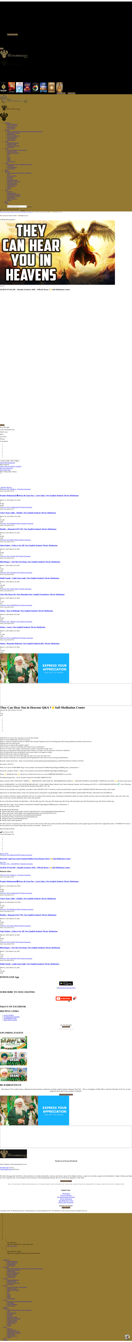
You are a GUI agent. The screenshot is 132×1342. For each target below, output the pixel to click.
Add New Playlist (6, 487)
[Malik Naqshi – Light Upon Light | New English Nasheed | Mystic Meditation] (16, 572)
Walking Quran (11, 134)
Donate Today (61, 93)
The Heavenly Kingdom (13, 133)
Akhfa (8, 160)
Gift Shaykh (71, 93)
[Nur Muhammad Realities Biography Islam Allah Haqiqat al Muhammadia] (66, 63)
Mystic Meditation (66, 1199)
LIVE (1, 48)
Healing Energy (11, 127)
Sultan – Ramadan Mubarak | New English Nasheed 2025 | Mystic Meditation (29, 643)
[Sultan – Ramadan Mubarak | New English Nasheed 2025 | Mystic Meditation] (16, 638)
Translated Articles (12, 184)
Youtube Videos (6, 212)
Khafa (8, 158)
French (9, 188)
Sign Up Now (66, 1027)
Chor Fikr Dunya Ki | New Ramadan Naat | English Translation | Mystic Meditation (32, 594)
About (6, 190)
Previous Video (4, 853)
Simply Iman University (10, 1020)
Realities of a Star (12, 151)
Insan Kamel (10, 147)
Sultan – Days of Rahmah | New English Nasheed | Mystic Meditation (26, 611)
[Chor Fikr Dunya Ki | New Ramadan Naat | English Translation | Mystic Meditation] (16, 589)
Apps (8, 174)
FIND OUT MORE (66, 1181)
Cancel (2, 425)
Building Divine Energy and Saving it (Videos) (21, 212)
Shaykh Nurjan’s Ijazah (13, 194)
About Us (9, 191)
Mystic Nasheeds (11, 175)
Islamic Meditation (12, 124)
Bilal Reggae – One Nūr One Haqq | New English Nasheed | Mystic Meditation (30, 562)
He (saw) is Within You (13, 135)
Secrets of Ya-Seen (12, 137)
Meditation (8, 123)
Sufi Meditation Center (10, 1018)
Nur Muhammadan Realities (12, 1017)
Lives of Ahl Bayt (9, 1015)
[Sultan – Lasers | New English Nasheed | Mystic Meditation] (16, 621)
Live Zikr (9, 178)
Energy (7, 148)
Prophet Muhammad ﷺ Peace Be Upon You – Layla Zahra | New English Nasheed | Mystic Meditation (39, 495)
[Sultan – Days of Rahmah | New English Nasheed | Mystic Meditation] (16, 605)
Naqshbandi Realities (13, 143)
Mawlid (9, 200)
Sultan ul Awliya (11, 193)
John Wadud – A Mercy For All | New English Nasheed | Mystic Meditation (28, 545)
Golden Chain (11, 197)
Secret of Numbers (12, 167)
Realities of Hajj (11, 144)
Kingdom (7, 130)
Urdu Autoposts (11, 186)
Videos (6, 170)
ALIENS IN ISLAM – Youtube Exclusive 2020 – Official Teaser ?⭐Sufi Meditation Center (35, 868)
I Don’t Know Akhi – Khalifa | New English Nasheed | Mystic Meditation (28, 513)
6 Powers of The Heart (13, 153)
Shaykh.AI (10, 177)
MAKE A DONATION (66, 1095)
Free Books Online (12, 180)
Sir (8, 155)
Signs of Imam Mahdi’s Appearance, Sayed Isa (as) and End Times (24, 131)
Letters (6, 163)
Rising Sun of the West (13, 145)
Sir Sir (9, 157)
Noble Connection (12, 125)
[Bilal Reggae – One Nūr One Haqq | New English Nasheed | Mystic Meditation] (15, 556)
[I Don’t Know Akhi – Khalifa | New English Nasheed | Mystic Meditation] (16, 507)
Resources (7, 171)
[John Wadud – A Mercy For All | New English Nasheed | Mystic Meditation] (15, 540)
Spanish (9, 187)
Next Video (3, 862)
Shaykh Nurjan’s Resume (14, 196)
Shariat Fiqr (66, 1193)
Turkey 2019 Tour (12, 198)
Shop (6, 201)
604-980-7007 (4, 1167)
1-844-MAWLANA (6, 1169)
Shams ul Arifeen (11, 138)
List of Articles (11, 128)
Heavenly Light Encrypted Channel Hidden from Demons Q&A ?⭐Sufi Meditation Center (35, 859)
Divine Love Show (12, 183)
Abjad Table (10, 165)
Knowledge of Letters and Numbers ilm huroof (19, 164)
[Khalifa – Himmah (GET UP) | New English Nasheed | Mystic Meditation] (16, 523)
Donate (7, 203)
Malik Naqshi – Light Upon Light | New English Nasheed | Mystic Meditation (29, 578)
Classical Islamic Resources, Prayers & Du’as (19, 173)
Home (1, 212)
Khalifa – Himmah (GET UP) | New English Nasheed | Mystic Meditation (28, 529)
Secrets (7, 141)
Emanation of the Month (13, 181)
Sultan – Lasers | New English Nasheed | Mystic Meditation (22, 627)
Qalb (8, 154)
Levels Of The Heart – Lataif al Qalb (17, 150)
